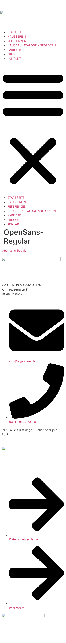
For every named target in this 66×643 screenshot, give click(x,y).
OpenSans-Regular (14, 250)
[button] (33, 128)
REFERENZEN (16, 41)
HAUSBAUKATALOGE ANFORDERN (31, 45)
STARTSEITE (16, 32)
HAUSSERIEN (16, 36)
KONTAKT (14, 58)
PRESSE (12, 54)
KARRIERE (14, 50)
